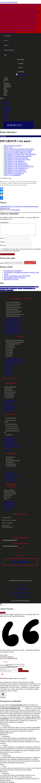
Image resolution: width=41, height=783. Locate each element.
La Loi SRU (9, 355)
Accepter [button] (14, 691)
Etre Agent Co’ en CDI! (10, 392)
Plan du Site (20, 584)
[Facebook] (20, 189)
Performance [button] (4, 734)
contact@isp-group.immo (9, 540)
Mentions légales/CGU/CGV (20, 588)
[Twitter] (20, 192)
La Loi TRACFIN (10, 347)
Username (3, 665)
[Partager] (20, 198)
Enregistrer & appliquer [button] (7, 782)
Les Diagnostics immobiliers (13, 343)
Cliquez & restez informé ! (20, 562)
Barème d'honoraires (20, 596)
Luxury (6, 91)
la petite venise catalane (28, 288)
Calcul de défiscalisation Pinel (14, 311)
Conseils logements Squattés (11, 439)
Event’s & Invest (8, 495)
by (20, 551)
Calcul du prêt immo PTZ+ (13, 312)
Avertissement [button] (4, 754)
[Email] (20, 195)
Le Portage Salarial (9, 393)
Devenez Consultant (11, 464)
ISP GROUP (16, 210)
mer (34, 288)
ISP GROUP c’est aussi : (11, 279)
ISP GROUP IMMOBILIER (8, 2)
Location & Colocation (10, 493)
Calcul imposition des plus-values (15, 314)
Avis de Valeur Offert (10, 418)
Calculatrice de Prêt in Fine (13, 316)
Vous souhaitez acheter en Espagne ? (15, 277)
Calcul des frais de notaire (12, 305)
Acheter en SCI (8, 388)
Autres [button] (2, 764)
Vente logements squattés (11, 426)
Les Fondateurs (10, 462)
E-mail (2, 242)
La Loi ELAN (9, 350)
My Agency (21, 548)
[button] (4, 98)
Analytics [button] (3, 743)
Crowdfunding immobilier (12, 428)
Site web (2, 245)
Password (3, 667)
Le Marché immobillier (10, 386)
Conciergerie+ (7, 86)
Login (20, 669)
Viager (5, 498)
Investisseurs (7, 85)
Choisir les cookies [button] (5, 691)
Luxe (10, 178)
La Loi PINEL (9, 352)
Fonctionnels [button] (4, 724)
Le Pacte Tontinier (9, 397)
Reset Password (23, 671)
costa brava (20, 288)
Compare (3, 613)
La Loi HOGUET (10, 345)
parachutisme (3, 290)
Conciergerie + (9, 434)
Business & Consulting (10, 492)
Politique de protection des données (20, 592)
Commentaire (4, 222)
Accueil (6, 78)
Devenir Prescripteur (11, 465)
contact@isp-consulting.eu (10, 546)
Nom (2, 238)
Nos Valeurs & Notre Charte (13, 460)
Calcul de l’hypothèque (12, 309)
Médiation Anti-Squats (11, 424)
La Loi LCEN (9, 354)
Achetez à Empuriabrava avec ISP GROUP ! (17, 276)
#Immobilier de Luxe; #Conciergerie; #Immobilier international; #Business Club (17, 286)
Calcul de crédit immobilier (13, 302)
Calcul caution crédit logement (14, 307)
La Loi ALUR (9, 349)
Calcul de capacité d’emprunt (13, 304)
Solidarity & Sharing (9, 490)
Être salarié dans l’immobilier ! (13, 270)
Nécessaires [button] (3, 771)
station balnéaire (9, 290)
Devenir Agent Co (8, 390)
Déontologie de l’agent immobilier (15, 340)
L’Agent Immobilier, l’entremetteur (15, 342)
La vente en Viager (9, 395)
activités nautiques (13, 288)
